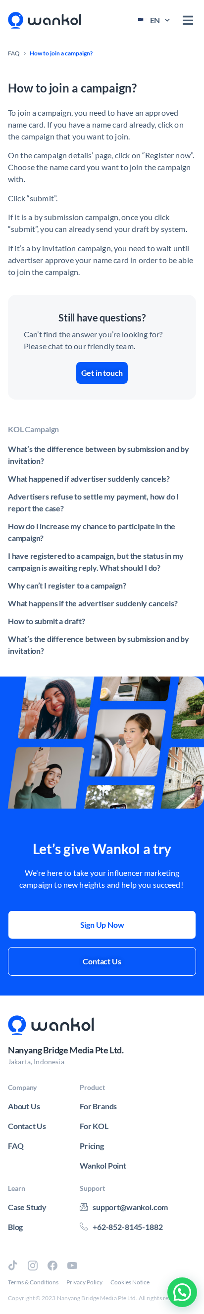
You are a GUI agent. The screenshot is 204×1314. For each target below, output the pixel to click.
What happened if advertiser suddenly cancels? (89, 478)
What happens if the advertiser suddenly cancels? (92, 603)
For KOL (94, 1126)
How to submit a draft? (46, 621)
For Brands (98, 1106)
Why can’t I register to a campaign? (67, 585)
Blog (15, 1226)
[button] (188, 20)
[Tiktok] (13, 1265)
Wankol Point (103, 1165)
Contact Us (27, 1126)
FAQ (14, 53)
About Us (24, 1106)
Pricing (92, 1145)
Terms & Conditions (33, 1282)
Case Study (27, 1207)
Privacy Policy (84, 1282)
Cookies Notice (130, 1282)
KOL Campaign (33, 429)
